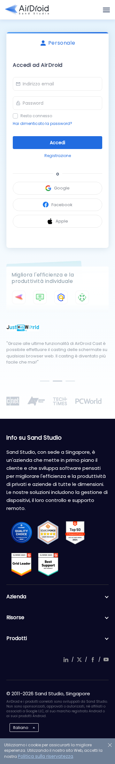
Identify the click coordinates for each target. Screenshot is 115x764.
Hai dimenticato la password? (42, 123)
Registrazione (57, 155)
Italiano (20, 727)
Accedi (57, 142)
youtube (106, 659)
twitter (79, 659)
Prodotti (16, 638)
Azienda (16, 596)
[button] (45, 381)
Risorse (15, 617)
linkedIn (65, 659)
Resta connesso (36, 116)
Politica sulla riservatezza (45, 756)
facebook (92, 659)
